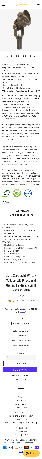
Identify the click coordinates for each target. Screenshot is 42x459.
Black (26, 323)
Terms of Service (21, 404)
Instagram (22, 431)
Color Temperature (21, 331)
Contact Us (21, 400)
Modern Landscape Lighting (25, 440)
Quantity (20, 353)
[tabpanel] (21, 30)
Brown (16, 323)
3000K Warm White (21, 336)
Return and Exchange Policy (21, 416)
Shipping (10, 300)
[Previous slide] (7, 56)
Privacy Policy (21, 407)
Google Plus (22, 434)
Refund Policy (21, 412)
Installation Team (21, 419)
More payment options (20, 375)
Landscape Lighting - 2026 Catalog (21, 422)
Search (21, 397)
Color (21, 318)
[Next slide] (34, 56)
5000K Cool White (21, 346)
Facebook (22, 428)
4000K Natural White (21, 341)
